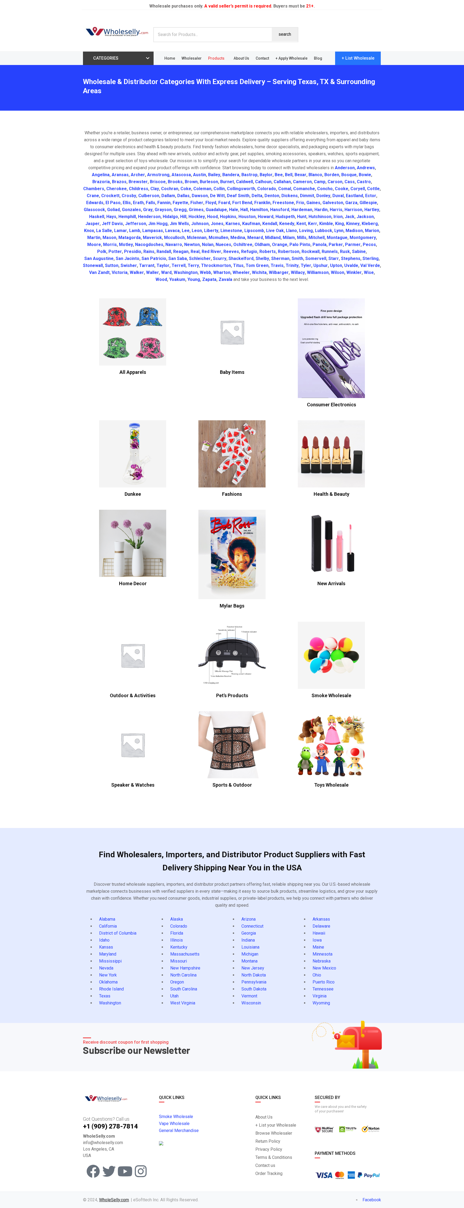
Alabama (107, 919)
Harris (336, 209)
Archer (138, 174)
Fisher (196, 202)
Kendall (269, 223)
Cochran (169, 188)
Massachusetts (185, 954)
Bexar (300, 174)
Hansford (279, 209)
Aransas (120, 174)
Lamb (134, 230)
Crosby (129, 195)
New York (108, 975)
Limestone (231, 230)
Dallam (168, 195)
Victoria (120, 272)
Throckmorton (216, 265)
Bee (279, 174)
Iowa (317, 940)
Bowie (365, 174)
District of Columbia (117, 933)
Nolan (207, 244)
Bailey (214, 174)
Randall (164, 251)
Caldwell (244, 181)
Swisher (129, 265)
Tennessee (323, 989)
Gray (148, 209)
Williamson (318, 272)
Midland (273, 237)
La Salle (104, 230)
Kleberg (370, 223)
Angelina (101, 174)
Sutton (111, 265)
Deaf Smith (238, 195)
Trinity (292, 265)
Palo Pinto (299, 244)
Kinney (353, 223)
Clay (154, 188)
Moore (94, 244)
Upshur (320, 265)
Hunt (301, 216)
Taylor (163, 265)
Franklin (262, 202)
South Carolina (183, 989)
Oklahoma (108, 982)
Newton (192, 244)
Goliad (113, 209)
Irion (338, 216)
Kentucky (178, 947)
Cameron (302, 181)
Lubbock (323, 230)
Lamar (120, 230)
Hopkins (228, 216)
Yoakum (177, 279)
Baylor (266, 174)
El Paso (113, 202)
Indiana (248, 940)
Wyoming (321, 1003)
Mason (109, 237)
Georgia (248, 933)
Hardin (321, 209)
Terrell (179, 265)
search (284, 34)
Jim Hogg (158, 223)
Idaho (104, 940)
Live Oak (275, 230)
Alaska (176, 919)
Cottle (373, 188)
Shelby (262, 258)
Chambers (93, 188)
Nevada (106, 968)
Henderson (149, 216)
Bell (288, 174)
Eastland (354, 195)
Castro (364, 181)
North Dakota (253, 975)
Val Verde (370, 265)
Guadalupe (216, 209)
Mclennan (196, 237)
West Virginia (182, 1003)
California (108, 926)
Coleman (202, 188)
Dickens (289, 195)
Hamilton (259, 209)
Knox (89, 230)
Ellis (127, 202)
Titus (238, 265)
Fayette (180, 202)
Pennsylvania (253, 982)
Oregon (177, 982)
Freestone (283, 202)
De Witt (217, 195)
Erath (138, 202)
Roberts (267, 251)
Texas (104, 996)
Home (169, 58)
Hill (183, 216)
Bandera (230, 174)
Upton (336, 265)
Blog (318, 58)
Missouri (178, 961)
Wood (161, 279)
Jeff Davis (112, 223)
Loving (306, 230)
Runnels (330, 251)
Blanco (315, 174)
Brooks (175, 181)
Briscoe (158, 181)
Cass (350, 181)
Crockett (110, 195)
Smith (297, 258)
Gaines (313, 202)
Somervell (315, 258)
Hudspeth (285, 216)
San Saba (177, 258)
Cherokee (116, 188)
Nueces (223, 244)
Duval (338, 195)
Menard (255, 237)
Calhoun (263, 181)
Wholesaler (192, 58)
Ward (166, 272)
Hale (233, 209)
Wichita (259, 272)
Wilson (337, 272)
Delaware (321, 926)
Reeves (231, 251)
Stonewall (93, 265)
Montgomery (363, 237)
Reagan (181, 251)
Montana (249, 961)
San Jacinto (127, 258)
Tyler (306, 265)
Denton (271, 195)
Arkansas (321, 919)
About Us (241, 58)
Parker (336, 244)
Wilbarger (279, 272)
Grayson (163, 209)
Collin (219, 188)
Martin (93, 237)
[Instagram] (140, 1171)
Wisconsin (251, 1003)
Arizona (248, 919)
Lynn (338, 230)
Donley (323, 195)
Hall (244, 209)
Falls (150, 202)
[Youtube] (125, 1171)
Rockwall (311, 251)
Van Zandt (99, 272)
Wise (369, 272)
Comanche (304, 188)
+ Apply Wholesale (291, 58)
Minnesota (322, 954)
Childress (138, 188)
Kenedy (286, 223)
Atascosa (181, 174)
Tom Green (257, 265)
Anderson (345, 167)
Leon (197, 230)
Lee (186, 230)
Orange (279, 244)
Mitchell (317, 237)
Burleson (209, 181)
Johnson (200, 223)
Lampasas (152, 230)
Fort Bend (242, 202)
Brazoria (101, 181)
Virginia (320, 996)
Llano (291, 230)
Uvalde (351, 265)
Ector (370, 195)
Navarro (173, 244)
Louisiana (250, 947)
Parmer (353, 244)
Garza (351, 202)
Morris (110, 244)
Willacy (298, 272)
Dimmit (307, 195)
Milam (289, 237)
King (339, 223)
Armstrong (158, 174)
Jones (217, 223)
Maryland (107, 954)
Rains (148, 251)
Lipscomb (254, 230)
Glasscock (94, 209)
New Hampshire (185, 968)
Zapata (209, 279)
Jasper (92, 223)
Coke (185, 188)
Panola (320, 244)
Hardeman (301, 209)
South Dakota (253, 989)
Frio (300, 202)
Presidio (132, 251)
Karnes (233, 223)
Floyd (210, 202)
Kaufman (251, 223)
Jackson (365, 216)
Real (195, 251)
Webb (205, 272)
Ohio (317, 975)
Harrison (353, 209)
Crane (93, 195)
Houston (247, 216)
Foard (224, 202)
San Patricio (154, 258)
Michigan (249, 954)
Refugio (249, 251)
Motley (126, 244)
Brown (191, 181)
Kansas (106, 947)
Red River (211, 251)
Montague (337, 237)
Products (216, 58)
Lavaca (172, 230)
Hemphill (127, 216)
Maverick (152, 237)
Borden (331, 174)
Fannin (164, 202)
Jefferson (135, 223)
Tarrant (146, 265)
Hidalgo (170, 216)
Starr (333, 258)
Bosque (349, 174)
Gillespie (368, 202)
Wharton (221, 272)
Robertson (288, 251)
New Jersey (252, 968)
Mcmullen (218, 237)
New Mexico (324, 968)
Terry (193, 265)
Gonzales (131, 209)
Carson (335, 181)
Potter (115, 251)
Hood (212, 216)
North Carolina (183, 975)
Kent (301, 223)
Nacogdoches (149, 244)
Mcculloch (174, 237)
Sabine (359, 251)
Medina (237, 237)
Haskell (96, 216)
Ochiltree (242, 244)
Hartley (371, 209)
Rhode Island (111, 989)
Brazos (119, 181)
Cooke (341, 188)
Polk (101, 251)
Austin (199, 174)
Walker (137, 272)
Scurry (219, 258)
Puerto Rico (324, 982)
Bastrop (249, 174)
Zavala (225, 279)
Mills (301, 237)
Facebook (371, 1199)
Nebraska (322, 961)
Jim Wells (179, 223)
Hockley (197, 216)
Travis (277, 265)
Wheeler (241, 272)
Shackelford (241, 258)
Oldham (262, 244)
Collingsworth (241, 188)
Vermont (249, 996)
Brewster (138, 181)
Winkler (354, 272)
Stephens (350, 258)
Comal (284, 188)
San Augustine (99, 258)
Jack (349, 216)
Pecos (369, 244)
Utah (174, 996)
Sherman (280, 258)
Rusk (345, 251)
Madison (354, 230)
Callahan (282, 181)
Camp (319, 181)
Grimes (196, 209)
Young (193, 279)
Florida (176, 933)
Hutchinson (320, 216)
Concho (325, 188)
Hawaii (319, 933)
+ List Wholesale (358, 58)
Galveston (332, 202)
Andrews (366, 167)
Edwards (94, 202)
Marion (372, 230)
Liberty (211, 230)
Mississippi (110, 961)
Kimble (326, 223)
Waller (152, 272)
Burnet (227, 181)
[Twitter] (109, 1171)
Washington (186, 272)
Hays (111, 216)
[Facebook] (93, 1171)
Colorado (266, 188)
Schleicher (200, 258)
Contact (262, 58)
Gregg (180, 209)
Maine (318, 947)
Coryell (357, 188)
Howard (265, 216)
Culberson (148, 195)
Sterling (371, 258)
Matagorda (129, 237)
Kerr (312, 223)
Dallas (183, 195)
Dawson (200, 195)
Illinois (176, 940)
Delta (257, 195)
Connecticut (252, 926)
